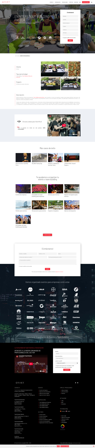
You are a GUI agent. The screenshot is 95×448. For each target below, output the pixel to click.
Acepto (58, 446)
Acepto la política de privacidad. (69, 37)
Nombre (56, 351)
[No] (93, 446)
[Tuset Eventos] (62, 427)
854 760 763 (19, 433)
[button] (92, 2)
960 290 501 (19, 418)
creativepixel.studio (76, 443)
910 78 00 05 (19, 411)
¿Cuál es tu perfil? (58, 361)
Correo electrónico (58, 356)
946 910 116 (19, 426)
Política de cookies (64, 446)
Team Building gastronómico (39, 97)
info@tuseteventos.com (19, 437)
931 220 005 (19, 404)
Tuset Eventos (17, 55)
